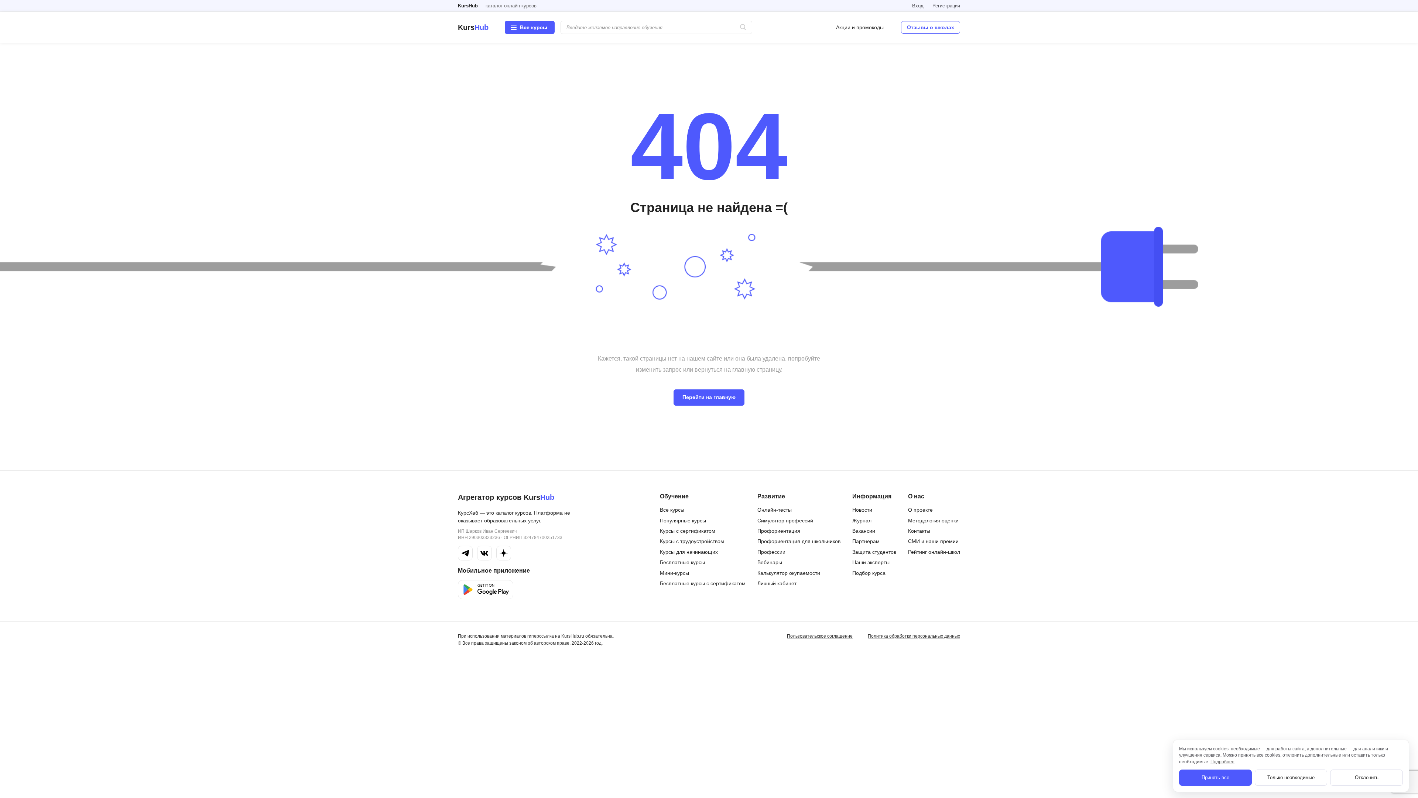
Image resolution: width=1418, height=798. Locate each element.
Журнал (861, 521)
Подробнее (1222, 761)
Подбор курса (869, 573)
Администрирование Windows (782, 706)
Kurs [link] (473, 27)
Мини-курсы (674, 573)
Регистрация (946, 5)
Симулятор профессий (785, 521)
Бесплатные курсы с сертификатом (703, 583)
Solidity (868, 684)
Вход (918, 5)
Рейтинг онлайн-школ (934, 552)
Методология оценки (933, 521)
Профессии (771, 552)
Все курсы (672, 510)
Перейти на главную (709, 397)
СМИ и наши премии (933, 541)
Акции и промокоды (860, 27)
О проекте (920, 510)
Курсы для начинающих (689, 552)
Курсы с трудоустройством (692, 541)
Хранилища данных (884, 772)
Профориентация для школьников (798, 541)
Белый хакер (761, 760)
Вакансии (863, 531)
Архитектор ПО (764, 719)
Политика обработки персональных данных (914, 636)
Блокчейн (757, 786)
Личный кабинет (777, 583)
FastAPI (641, 690)
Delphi (639, 782)
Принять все (1215, 777)
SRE (865, 659)
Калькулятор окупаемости (788, 573)
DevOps (641, 719)
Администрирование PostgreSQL (786, 731)
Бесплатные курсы (682, 562)
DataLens (643, 770)
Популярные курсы (683, 521)
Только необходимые (1291, 777)
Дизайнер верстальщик (888, 743)
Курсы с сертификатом (687, 531)
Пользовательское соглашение (820, 636)
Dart (637, 744)
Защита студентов (874, 552)
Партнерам (866, 541)
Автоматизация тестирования (782, 680)
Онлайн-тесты (774, 510)
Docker (640, 732)
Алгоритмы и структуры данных (784, 693)
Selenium (871, 671)
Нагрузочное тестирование (893, 713)
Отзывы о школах (930, 27)
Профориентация (778, 531)
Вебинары (769, 562)
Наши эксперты (871, 562)
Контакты (919, 531)
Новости (862, 510)
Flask (638, 677)
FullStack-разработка (657, 664)
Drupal (639, 757)
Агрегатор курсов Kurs (506, 497)
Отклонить (1366, 777)
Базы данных (762, 773)
